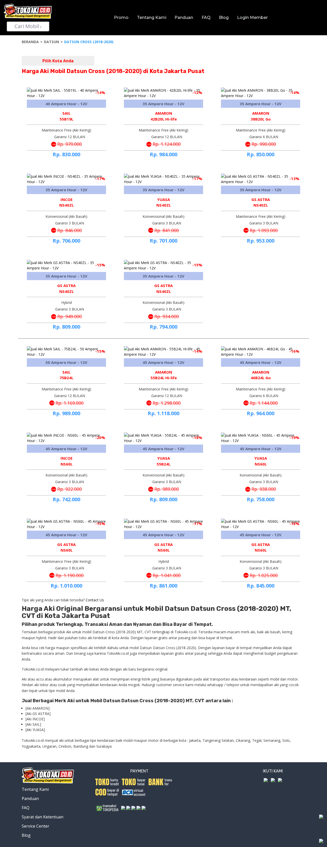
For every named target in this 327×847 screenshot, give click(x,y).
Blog (224, 17)
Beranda (30, 41)
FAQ (206, 17)
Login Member (252, 17)
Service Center (35, 826)
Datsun (51, 41)
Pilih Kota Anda (58, 61)
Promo (121, 17)
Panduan (183, 17)
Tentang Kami (151, 17)
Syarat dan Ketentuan (42, 817)
